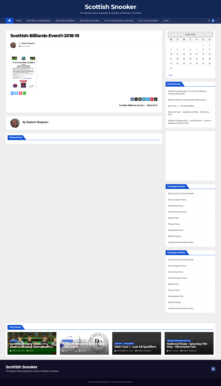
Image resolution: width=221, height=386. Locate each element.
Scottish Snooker (110, 6)
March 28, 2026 (18, 351)
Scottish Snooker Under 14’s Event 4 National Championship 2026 (31, 346)
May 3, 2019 (174, 351)
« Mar (170, 75)
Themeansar (128, 382)
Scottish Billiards (148, 21)
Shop (166, 21)
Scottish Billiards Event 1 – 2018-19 (137, 105)
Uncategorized (129, 343)
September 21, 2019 (125, 351)
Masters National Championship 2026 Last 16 (187, 100)
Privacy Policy (174, 224)
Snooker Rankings (65, 21)
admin (31, 351)
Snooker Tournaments (38, 21)
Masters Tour (67, 340)
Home (18, 21)
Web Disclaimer (174, 236)
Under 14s (13, 340)
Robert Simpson (28, 43)
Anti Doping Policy (176, 206)
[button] (209, 21)
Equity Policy (173, 218)
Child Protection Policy (177, 212)
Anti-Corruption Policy (177, 200)
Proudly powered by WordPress (99, 382)
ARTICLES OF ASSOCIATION (181, 194)
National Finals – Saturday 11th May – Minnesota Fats (187, 345)
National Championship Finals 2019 (179, 340)
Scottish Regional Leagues (119, 21)
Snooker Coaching (89, 21)
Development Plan (175, 230)
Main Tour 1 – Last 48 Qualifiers (181, 106)
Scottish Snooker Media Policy (181, 242)
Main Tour (118, 343)
